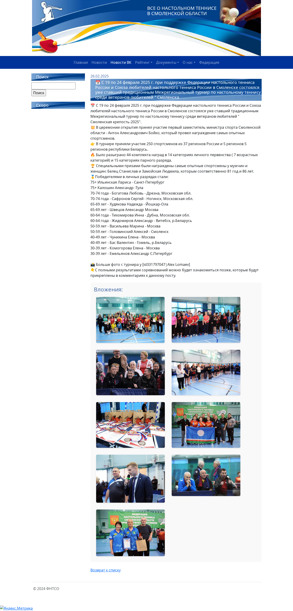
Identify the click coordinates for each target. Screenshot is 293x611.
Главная (81, 62)
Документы (166, 62)
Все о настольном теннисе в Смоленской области (182, 10)
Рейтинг (142, 62)
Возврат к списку (105, 570)
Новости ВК (121, 62)
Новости (99, 62)
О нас (188, 62)
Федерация (209, 62)
